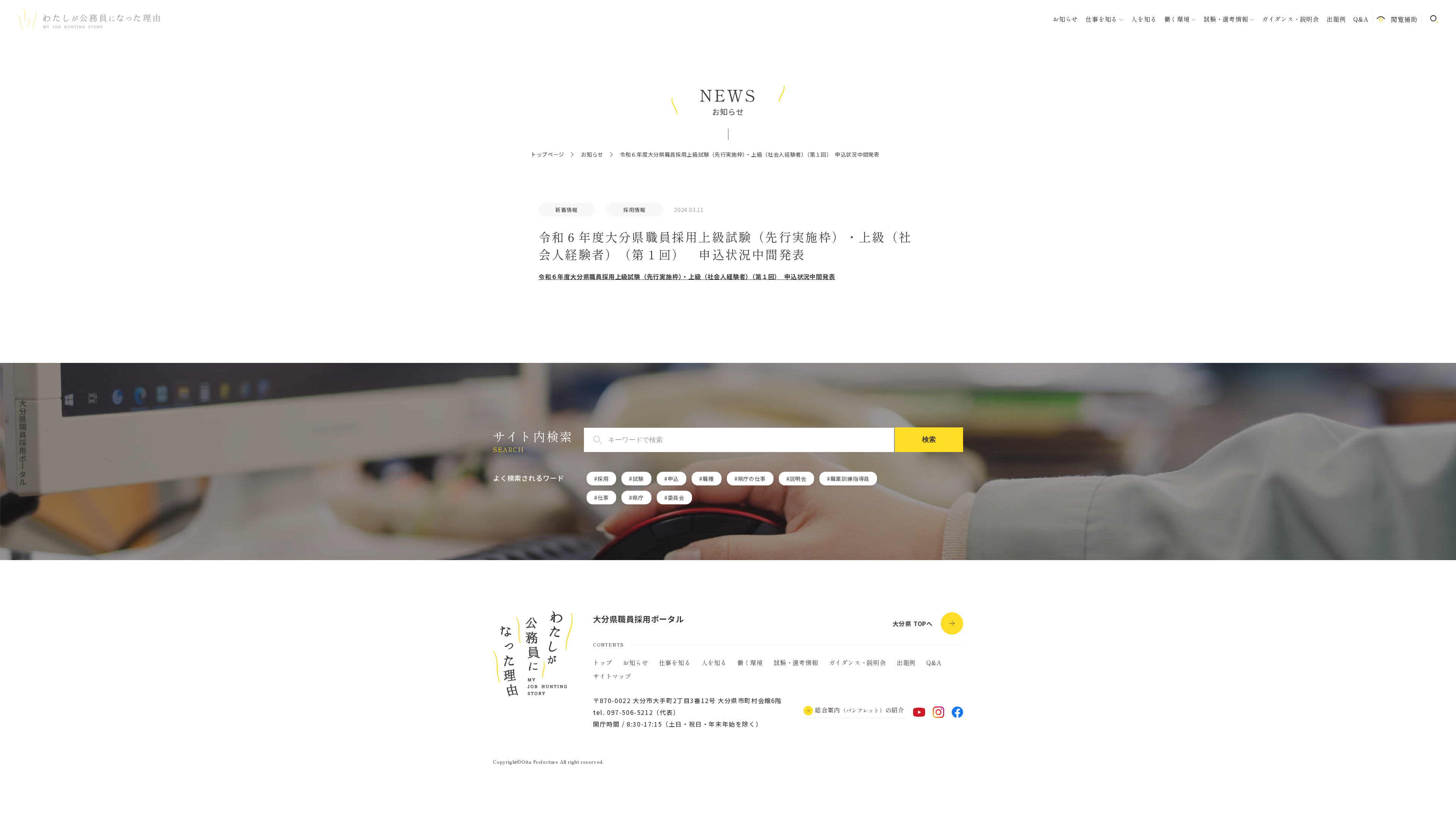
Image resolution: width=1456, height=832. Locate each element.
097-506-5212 (630, 712)
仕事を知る (675, 662)
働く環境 (750, 662)
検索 (929, 439)
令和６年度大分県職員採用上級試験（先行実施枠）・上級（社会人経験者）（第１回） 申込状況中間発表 (686, 276)
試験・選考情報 (796, 662)
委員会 (676, 497)
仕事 (603, 497)
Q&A (1360, 19)
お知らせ (1065, 19)
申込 (673, 478)
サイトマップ (612, 676)
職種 (708, 478)
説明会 (797, 478)
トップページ (547, 154)
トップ (602, 662)
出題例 (1336, 19)
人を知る (1143, 19)
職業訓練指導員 (850, 478)
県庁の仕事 (752, 478)
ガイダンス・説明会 (1290, 19)
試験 (638, 478)
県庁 (638, 497)
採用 (603, 478)
